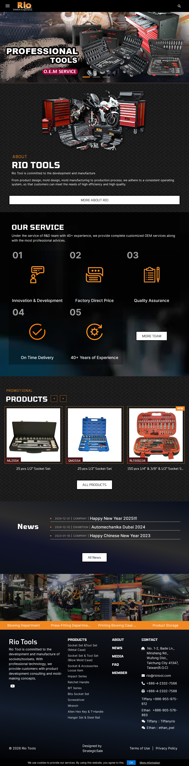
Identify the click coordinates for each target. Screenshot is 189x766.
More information (150, 762)
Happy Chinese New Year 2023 (120, 535)
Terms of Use (140, 748)
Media (117, 656)
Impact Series (77, 676)
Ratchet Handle (78, 682)
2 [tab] (94, 78)
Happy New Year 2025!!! (113, 518)
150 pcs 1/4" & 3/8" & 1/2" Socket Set (156, 468)
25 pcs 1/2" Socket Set (33, 468)
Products (77, 640)
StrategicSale (93, 751)
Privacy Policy (166, 748)
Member (119, 673)
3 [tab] (104, 78)
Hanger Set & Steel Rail (84, 717)
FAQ (115, 664)
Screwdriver (76, 700)
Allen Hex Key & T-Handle (85, 711)
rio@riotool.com (158, 675)
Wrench (73, 705)
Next (63, 398)
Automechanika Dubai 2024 (118, 527)
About (118, 640)
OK (131, 762)
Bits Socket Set (78, 694)
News (117, 648)
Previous (54, 398)
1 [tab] (84, 78)
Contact (150, 640)
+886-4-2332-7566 (161, 683)
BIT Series (75, 688)
